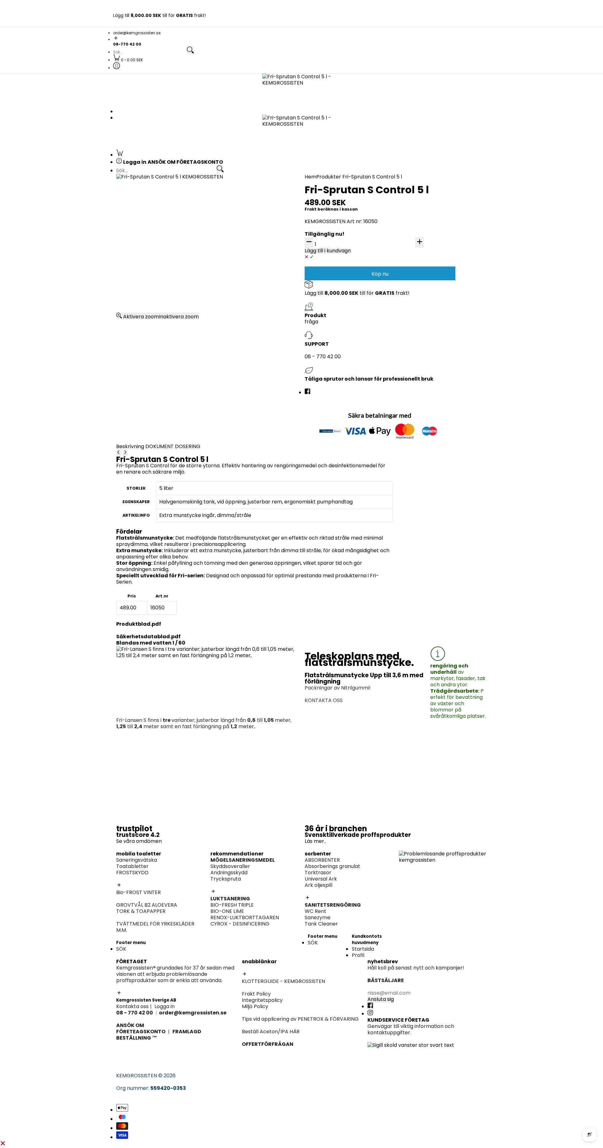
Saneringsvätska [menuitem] (146, 191)
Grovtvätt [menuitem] (138, 378)
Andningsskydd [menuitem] (417, 280)
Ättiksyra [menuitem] (319, 332)
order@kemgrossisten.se (136, 33)
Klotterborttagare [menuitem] (148, 248)
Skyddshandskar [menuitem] (419, 286)
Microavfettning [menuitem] (418, 203)
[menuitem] (128, 60)
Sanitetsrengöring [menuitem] (148, 222)
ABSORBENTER (322, 860)
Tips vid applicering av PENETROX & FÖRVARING (300, 1019)
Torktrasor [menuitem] (321, 248)
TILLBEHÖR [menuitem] (411, 222)
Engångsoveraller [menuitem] (238, 248)
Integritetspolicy (262, 1000)
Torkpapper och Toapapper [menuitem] (161, 216)
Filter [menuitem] (405, 292)
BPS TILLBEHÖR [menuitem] (326, 357)
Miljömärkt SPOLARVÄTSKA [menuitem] (158, 332)
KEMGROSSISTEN (136, 1075)
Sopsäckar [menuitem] (412, 409)
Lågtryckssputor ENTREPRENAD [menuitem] (346, 363)
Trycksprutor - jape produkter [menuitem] (345, 442)
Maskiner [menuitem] (410, 299)
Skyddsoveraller (230, 866)
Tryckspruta (225, 878)
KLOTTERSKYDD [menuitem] (145, 255)
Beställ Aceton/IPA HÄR (271, 1031)
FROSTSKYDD (132, 872)
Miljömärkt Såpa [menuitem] (419, 390)
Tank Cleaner (321, 923)
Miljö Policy (255, 1006)
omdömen (149, 841)
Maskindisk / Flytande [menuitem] (425, 364)
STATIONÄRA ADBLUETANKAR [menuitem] (434, 318)
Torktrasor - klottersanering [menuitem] (161, 273)
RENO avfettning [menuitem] (419, 210)
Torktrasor (318, 872)
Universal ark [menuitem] (324, 255)
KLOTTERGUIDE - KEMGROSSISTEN (283, 981)
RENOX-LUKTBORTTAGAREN (244, 917)
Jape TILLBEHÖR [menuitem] (327, 435)
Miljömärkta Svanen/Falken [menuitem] (432, 216)
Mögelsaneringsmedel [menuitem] (426, 255)
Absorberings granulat (332, 866)
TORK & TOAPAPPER (141, 911)
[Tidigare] (118, 453)
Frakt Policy (256, 993)
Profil (358, 955)
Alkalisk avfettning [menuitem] (421, 191)
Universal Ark (321, 878)
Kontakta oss (132, 1006)
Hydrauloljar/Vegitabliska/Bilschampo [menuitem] (445, 332)
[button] (301, 38)
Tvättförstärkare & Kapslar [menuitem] (159, 397)
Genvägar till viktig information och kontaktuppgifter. (410, 1029)
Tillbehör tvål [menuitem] (415, 358)
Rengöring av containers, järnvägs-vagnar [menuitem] (360, 312)
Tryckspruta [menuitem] (414, 267)
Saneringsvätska (136, 860)
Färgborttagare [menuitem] (327, 345)
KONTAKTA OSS (324, 700)
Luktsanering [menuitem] (414, 261)
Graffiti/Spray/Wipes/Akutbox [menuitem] (163, 267)
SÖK (121, 949)
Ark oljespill (318, 885)
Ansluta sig (380, 999)
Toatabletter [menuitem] (142, 203)
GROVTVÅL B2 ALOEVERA (146, 905)
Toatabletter (132, 866)
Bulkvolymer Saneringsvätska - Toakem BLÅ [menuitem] (180, 197)
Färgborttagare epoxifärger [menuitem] (160, 318)
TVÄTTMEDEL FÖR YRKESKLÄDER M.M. (155, 927)
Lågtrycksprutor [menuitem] (419, 235)
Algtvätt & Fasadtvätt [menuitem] (335, 338)
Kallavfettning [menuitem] (416, 197)
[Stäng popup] (3, 1143)
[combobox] (149, 52)
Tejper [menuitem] (225, 261)
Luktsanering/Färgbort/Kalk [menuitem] (342, 429)
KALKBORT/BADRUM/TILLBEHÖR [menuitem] (437, 397)
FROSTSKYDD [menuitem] (142, 210)
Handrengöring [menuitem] (417, 352)
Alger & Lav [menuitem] (321, 351)
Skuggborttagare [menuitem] (147, 261)
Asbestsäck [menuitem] (231, 255)
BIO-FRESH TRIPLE (232, 905)
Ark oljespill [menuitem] (321, 261)
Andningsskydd (228, 872)
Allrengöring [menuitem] (414, 378)
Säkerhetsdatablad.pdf (148, 636)
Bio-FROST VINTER (138, 892)
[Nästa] (125, 453)
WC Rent (315, 911)
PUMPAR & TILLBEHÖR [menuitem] (425, 312)
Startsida (363, 949)
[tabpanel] (254, 535)
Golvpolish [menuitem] (412, 384)
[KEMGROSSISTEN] (301, 89)
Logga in (165, 1006)
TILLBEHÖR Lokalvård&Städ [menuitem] (431, 416)
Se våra (126, 841)
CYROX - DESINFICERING (239, 923)
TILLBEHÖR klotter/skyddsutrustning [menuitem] (170, 280)
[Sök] (190, 50)
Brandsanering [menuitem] (144, 312)
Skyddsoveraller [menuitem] (418, 273)
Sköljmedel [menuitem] (139, 390)
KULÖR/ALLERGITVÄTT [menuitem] (153, 384)
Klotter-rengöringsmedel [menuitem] (157, 286)
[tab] (130, 446)
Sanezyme (317, 917)
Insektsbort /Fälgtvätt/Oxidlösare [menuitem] (441, 229)
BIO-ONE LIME (227, 911)
